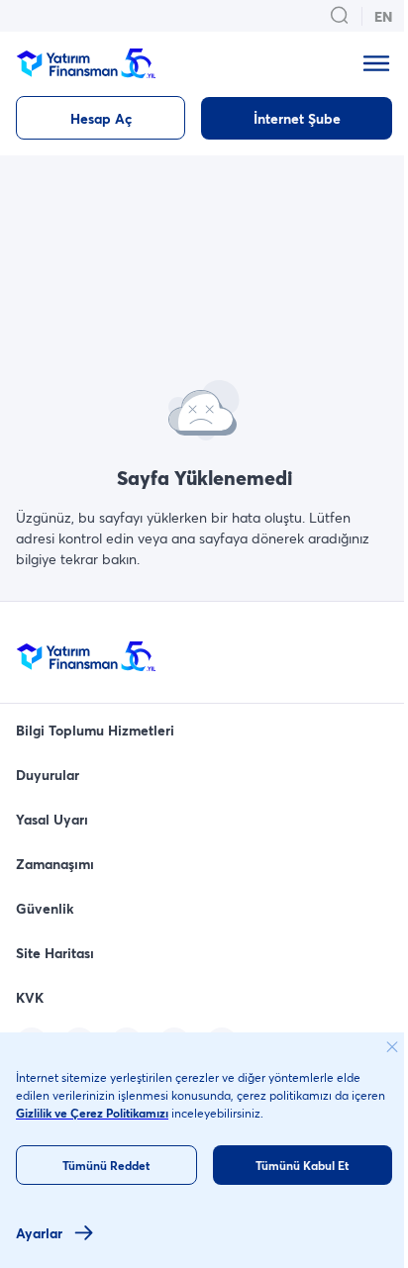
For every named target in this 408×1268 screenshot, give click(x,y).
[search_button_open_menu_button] (340, 16)
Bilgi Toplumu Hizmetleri (95, 730)
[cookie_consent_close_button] (392, 1047)
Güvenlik (45, 908)
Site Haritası (55, 952)
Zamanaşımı (55, 863)
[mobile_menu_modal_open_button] (376, 63)
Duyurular (47, 774)
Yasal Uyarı (52, 819)
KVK (30, 997)
